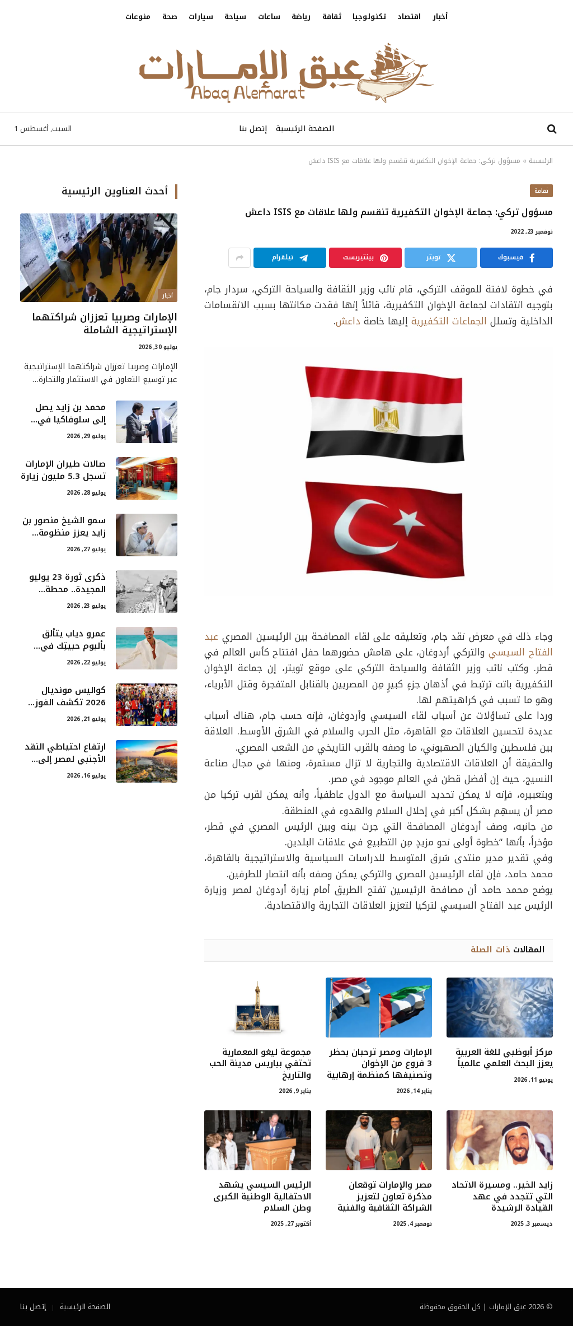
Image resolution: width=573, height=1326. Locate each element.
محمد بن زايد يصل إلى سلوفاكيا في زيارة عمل (70, 414)
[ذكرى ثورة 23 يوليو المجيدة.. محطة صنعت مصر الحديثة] (146, 591)
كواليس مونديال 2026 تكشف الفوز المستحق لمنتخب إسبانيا (70, 697)
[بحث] (553, 129)
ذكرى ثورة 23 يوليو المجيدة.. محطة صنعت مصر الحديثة (67, 583)
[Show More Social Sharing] (239, 258)
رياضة (301, 17)
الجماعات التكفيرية (449, 321)
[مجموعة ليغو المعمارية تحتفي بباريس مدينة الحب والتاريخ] (257, 1007)
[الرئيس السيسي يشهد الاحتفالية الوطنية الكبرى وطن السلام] (257, 1140)
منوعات (138, 17)
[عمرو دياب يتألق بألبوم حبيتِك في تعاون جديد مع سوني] (146, 648)
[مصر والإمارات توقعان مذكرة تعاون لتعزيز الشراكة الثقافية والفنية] (379, 1140)
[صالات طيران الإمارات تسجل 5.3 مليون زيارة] (146, 478)
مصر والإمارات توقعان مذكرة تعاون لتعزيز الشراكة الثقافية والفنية (384, 1196)
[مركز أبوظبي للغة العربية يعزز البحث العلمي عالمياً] (500, 1007)
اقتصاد (409, 17)
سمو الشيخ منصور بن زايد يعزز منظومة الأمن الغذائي (64, 527)
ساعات (269, 17)
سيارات (201, 17)
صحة (169, 17)
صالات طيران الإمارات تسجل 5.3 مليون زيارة (63, 470)
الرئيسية (541, 161)
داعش (348, 321)
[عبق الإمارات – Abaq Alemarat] (286, 73)
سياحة (235, 17)
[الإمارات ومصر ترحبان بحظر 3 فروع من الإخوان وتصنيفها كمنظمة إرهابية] (379, 1007)
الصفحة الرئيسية (305, 129)
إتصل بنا (253, 129)
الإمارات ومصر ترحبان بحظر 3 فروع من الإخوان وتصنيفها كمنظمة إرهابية (379, 1063)
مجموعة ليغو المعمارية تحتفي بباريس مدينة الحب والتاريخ (260, 1063)
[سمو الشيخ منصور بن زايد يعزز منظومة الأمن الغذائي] (146, 535)
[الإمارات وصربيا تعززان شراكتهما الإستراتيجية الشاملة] (98, 257)
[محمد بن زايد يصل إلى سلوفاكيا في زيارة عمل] (146, 422)
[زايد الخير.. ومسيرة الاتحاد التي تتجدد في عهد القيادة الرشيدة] (500, 1140)
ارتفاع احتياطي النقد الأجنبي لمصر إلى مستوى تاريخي (65, 753)
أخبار (440, 17)
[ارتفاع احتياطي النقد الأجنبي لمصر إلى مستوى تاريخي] (146, 761)
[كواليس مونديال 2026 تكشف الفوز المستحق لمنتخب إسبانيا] (146, 704)
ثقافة (331, 17)
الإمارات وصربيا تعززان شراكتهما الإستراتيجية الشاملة (104, 324)
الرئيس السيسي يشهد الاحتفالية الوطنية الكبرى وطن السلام (262, 1196)
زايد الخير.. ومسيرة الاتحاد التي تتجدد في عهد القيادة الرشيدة (502, 1196)
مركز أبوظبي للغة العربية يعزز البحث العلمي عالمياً (504, 1057)
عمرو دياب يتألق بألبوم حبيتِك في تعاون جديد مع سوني (63, 640)
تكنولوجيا (369, 17)
